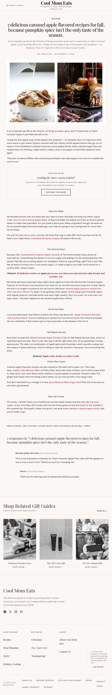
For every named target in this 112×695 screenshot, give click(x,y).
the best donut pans (25, 235)
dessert (49, 426)
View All (103, 511)
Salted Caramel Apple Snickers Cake (48, 337)
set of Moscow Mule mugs (62, 382)
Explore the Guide (58, 193)
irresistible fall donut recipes (44, 238)
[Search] (7, 5)
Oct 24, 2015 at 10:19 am (35, 471)
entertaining (65, 426)
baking (9, 426)
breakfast (17, 426)
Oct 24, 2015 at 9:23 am (49, 453)
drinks (56, 426)
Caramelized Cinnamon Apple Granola (39, 254)
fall (72, 426)
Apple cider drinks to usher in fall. (61, 356)
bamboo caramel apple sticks (84, 408)
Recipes (56, 19)
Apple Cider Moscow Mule (26, 370)
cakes (24, 426)
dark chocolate (76, 295)
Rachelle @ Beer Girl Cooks (27, 453)
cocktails (41, 426)
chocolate (32, 426)
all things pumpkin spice (57, 131)
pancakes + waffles (82, 426)
